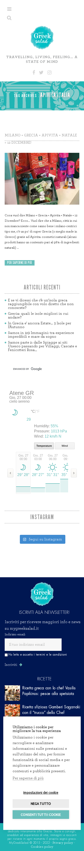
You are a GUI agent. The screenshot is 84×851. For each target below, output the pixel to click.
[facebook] (33, 72)
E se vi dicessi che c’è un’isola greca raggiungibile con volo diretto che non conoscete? (41, 304)
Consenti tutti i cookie (41, 815)
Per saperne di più (28, 778)
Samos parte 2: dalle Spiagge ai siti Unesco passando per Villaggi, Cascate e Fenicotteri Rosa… (42, 346)
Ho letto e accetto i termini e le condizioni (37, 654)
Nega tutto (41, 804)
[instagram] (49, 72)
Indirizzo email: (15, 634)
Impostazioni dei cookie (40, 793)
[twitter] (41, 72)
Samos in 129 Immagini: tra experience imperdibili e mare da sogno (41, 334)
